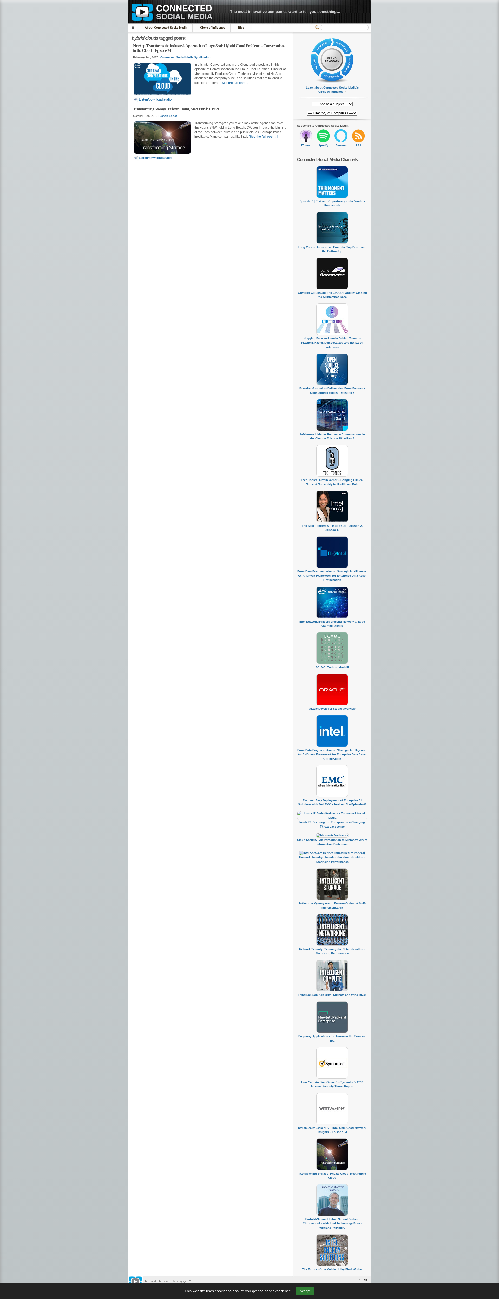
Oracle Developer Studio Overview (332, 708)
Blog (241, 27)
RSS (358, 145)
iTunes (305, 145)
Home (134, 28)
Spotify (323, 145)
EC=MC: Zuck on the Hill (332, 667)
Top (364, 1279)
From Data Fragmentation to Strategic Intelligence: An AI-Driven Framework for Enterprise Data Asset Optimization (332, 576)
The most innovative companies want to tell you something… (285, 11)
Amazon (341, 145)
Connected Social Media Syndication (185, 57)
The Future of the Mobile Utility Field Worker (332, 1269)
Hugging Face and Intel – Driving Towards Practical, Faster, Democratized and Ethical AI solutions (332, 343)
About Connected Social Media (166, 27)
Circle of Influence (212, 27)
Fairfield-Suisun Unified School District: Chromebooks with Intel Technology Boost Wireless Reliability (332, 1223)
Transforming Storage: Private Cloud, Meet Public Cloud (176, 109)
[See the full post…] (235, 83)
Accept (305, 1291)
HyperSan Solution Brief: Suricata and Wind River (332, 994)
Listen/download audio (155, 99)
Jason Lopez (169, 115)
